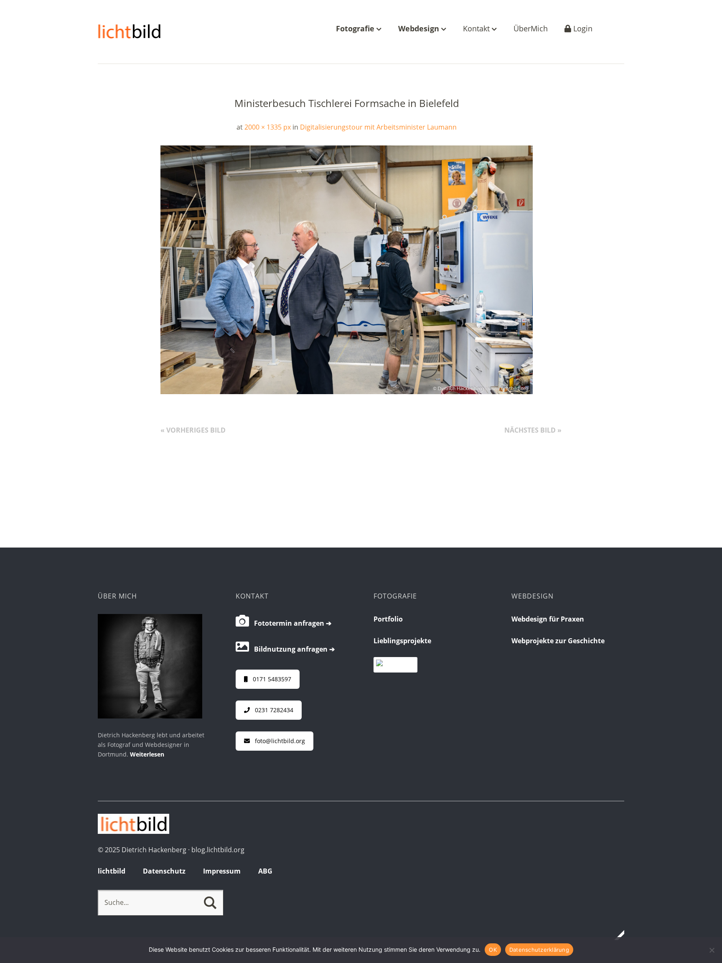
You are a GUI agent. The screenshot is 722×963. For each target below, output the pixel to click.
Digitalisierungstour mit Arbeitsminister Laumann (378, 127)
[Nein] (711, 950)
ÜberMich (531, 29)
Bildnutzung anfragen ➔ (292, 649)
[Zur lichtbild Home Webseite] (133, 831)
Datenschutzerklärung (539, 949)
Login (581, 29)
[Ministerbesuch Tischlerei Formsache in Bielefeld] (346, 391)
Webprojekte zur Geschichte (558, 640)
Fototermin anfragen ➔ (290, 623)
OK (493, 949)
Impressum (222, 871)
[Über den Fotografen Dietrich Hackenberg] (150, 716)
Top (615, 935)
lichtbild (111, 871)
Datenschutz (164, 871)
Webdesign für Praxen (547, 619)
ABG (265, 871)
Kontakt (477, 29)
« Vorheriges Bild (193, 430)
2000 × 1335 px (267, 127)
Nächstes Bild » (533, 430)
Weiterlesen (147, 754)
